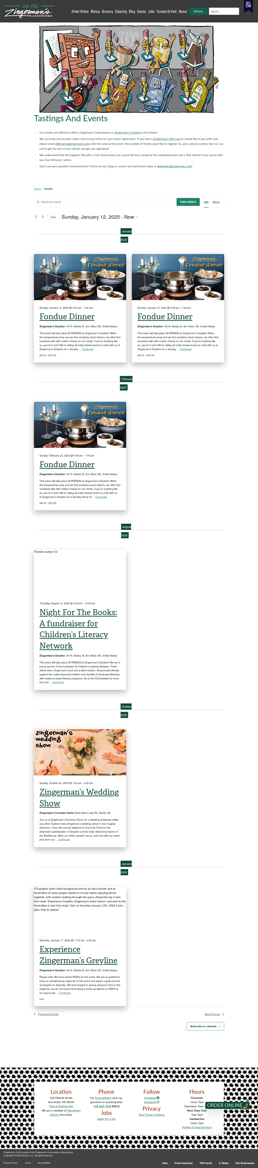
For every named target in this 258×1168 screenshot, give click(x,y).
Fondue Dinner (66, 316)
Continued (88, 349)
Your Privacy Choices (152, 1115)
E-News (224, 1163)
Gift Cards (206, 1163)
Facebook (150, 1098)
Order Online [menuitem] (80, 11)
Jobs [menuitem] (151, 11)
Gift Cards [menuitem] (198, 11)
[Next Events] (43, 217)
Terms (28, 1163)
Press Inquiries (184, 1163)
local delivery (103, 1098)
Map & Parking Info (61, 1106)
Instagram (150, 1102)
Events (37, 188)
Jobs (165, 1163)
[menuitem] (224, 11)
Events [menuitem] (141, 11)
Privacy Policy (11, 1163)
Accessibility (44, 1163)
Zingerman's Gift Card (166, 139)
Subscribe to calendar (203, 1026)
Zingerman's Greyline (127, 132)
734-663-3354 (102, 1106)
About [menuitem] (183, 11)
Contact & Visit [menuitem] (167, 11)
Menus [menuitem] (95, 11)
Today (53, 216)
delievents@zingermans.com (72, 144)
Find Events (188, 202)
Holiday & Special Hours (197, 1127)
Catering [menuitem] (121, 11)
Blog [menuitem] (132, 11)
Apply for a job (106, 1119)
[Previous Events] (36, 217)
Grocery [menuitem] (107, 11)
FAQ (110, 166)
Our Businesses (245, 1163)
